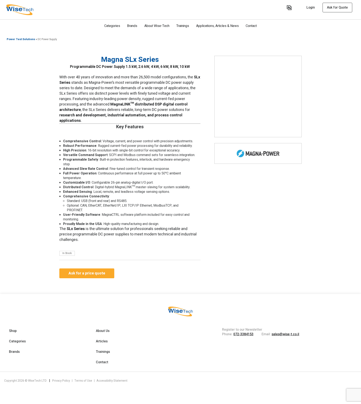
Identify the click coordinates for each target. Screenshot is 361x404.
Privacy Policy (61, 381)
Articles (102, 341)
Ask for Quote (337, 7)
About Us (102, 330)
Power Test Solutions (21, 39)
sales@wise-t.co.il (285, 334)
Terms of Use (83, 381)
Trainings (182, 25)
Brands (132, 25)
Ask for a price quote (87, 273)
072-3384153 (243, 334)
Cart (282, 8)
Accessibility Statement (112, 381)
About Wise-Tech (156, 25)
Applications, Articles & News (217, 25)
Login (310, 8)
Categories (112, 25)
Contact (251, 25)
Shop (13, 330)
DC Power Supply (47, 39)
